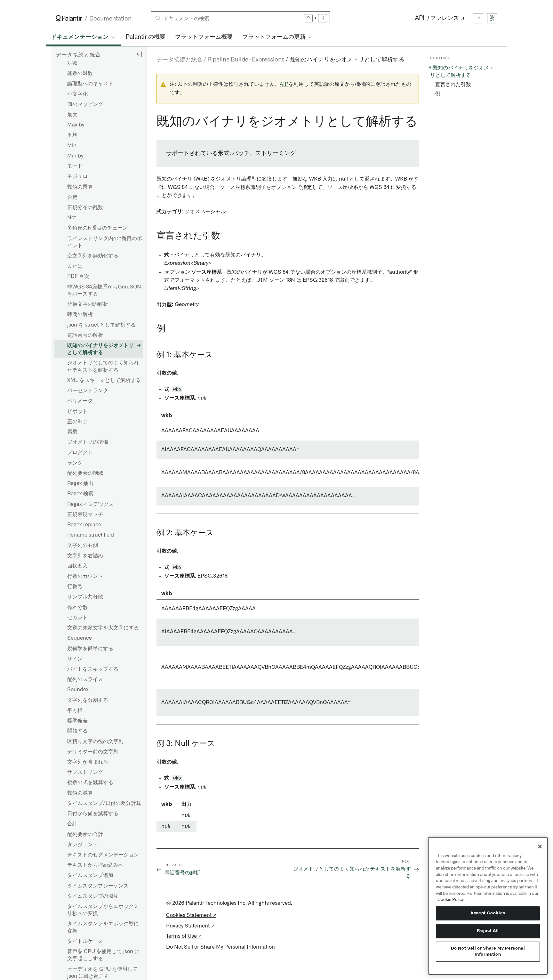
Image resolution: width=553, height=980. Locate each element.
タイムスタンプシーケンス (98, 885)
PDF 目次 (78, 276)
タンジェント (82, 844)
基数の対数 (80, 73)
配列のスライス (85, 679)
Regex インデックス (90, 504)
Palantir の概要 (145, 37)
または (75, 266)
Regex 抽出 (80, 483)
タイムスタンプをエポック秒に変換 (103, 927)
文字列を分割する (87, 700)
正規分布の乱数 (85, 207)
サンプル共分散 (85, 596)
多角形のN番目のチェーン (97, 228)
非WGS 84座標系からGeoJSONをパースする (104, 290)
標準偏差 (77, 720)
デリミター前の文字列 (92, 751)
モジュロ (77, 176)
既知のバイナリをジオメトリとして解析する (100, 349)
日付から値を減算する (92, 813)
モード (75, 166)
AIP (284, 84)
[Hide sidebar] (139, 54)
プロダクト (80, 452)
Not (71, 217)
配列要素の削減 (85, 473)
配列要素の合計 (85, 834)
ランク (75, 463)
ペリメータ (80, 400)
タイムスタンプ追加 (90, 875)
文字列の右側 (82, 545)
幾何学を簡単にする (90, 648)
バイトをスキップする (92, 669)
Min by (75, 155)
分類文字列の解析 (87, 304)
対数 (72, 63)
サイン (75, 658)
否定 (72, 197)
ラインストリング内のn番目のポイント (104, 242)
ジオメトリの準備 (87, 442)
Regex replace (84, 524)
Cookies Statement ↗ (191, 915)
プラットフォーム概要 (204, 37)
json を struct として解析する (101, 325)
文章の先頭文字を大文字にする (103, 627)
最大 (72, 114)
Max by (75, 124)
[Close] (540, 846)
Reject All (488, 931)
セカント (77, 617)
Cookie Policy (450, 899)
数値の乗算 (80, 187)
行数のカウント (85, 576)
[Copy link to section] (153, 121)
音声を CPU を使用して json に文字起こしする (103, 955)
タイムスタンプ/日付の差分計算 (104, 803)
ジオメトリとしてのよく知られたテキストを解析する (103, 366)
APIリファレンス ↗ (439, 18)
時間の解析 (80, 314)
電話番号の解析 (85, 335)
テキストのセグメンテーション (103, 854)
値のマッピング (85, 104)
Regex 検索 (80, 493)
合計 (72, 823)
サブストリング (85, 772)
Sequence (79, 638)
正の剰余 (77, 421)
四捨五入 (77, 566)
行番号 (75, 586)
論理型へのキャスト (90, 83)
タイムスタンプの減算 (92, 896)
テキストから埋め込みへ (95, 865)
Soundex (78, 689)
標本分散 (77, 607)
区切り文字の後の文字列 (95, 741)
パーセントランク (87, 390)
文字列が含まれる (87, 762)
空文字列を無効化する (92, 255)
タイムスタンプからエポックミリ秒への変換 (103, 910)
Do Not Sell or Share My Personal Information (488, 951)
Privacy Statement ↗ (190, 925)
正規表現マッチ (85, 514)
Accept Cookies (487, 913)
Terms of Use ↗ (184, 936)
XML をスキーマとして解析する (104, 380)
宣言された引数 (453, 84)
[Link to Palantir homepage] (69, 18)
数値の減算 (80, 793)
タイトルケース (85, 941)
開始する (77, 730)
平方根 (75, 710)
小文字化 (77, 94)
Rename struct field (90, 535)
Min (71, 145)
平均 (72, 135)
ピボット (77, 411)
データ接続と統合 (179, 60)
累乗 (72, 431)
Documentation (110, 18)
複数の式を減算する (90, 782)
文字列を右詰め (85, 555)
